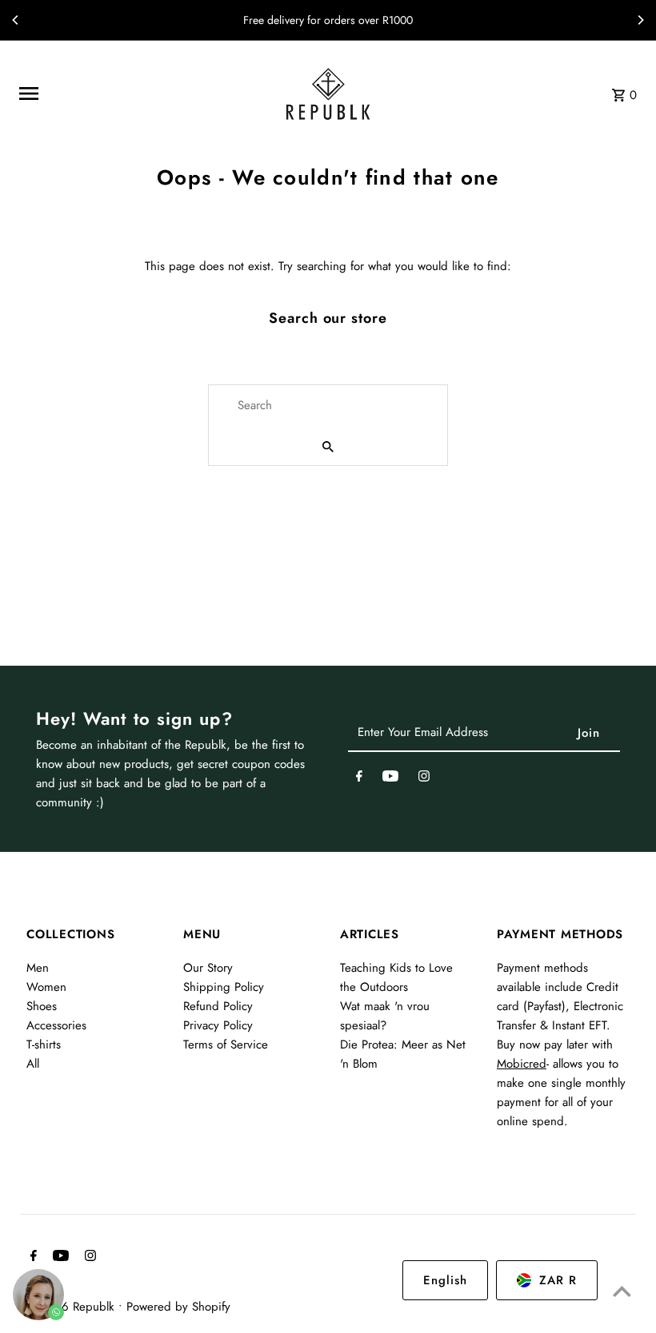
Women (46, 987)
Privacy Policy (218, 1025)
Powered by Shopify (178, 1306)
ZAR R (558, 1280)
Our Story (208, 968)
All (32, 1063)
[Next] (640, 20)
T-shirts (43, 1044)
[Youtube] (390, 779)
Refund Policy (218, 1006)
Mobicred (521, 1063)
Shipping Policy (223, 987)
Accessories (56, 1025)
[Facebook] (359, 779)
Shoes (41, 1006)
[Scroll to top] (622, 1291)
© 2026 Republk (72, 1306)
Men (37, 968)
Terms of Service (225, 1044)
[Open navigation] (137, 93)
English (445, 1280)
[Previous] (16, 20)
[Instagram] (424, 779)
